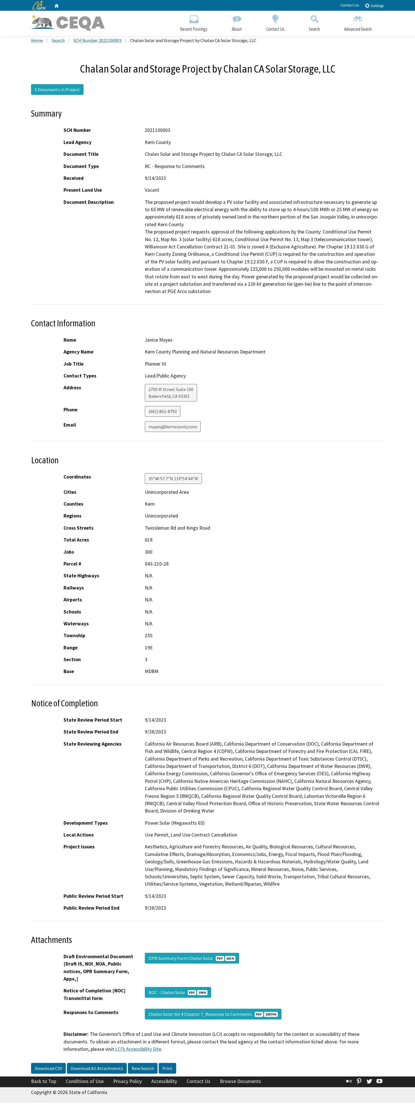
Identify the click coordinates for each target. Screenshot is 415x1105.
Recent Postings (193, 29)
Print (167, 1068)
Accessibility (164, 1081)
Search (314, 29)
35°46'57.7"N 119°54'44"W (173, 478)
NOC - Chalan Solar (177, 992)
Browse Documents (240, 1081)
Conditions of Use (85, 1081)
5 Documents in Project (57, 89)
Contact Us (349, 5)
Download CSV (48, 1068)
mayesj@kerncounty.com (172, 426)
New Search (143, 1068)
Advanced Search (358, 29)
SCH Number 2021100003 (97, 40)
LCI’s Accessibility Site (138, 1049)
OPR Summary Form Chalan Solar (191, 958)
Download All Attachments (97, 1068)
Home (37, 40)
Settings (377, 5)
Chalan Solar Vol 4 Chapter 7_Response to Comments (212, 1014)
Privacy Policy (127, 1081)
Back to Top (43, 1081)
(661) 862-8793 (162, 411)
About (237, 29)
